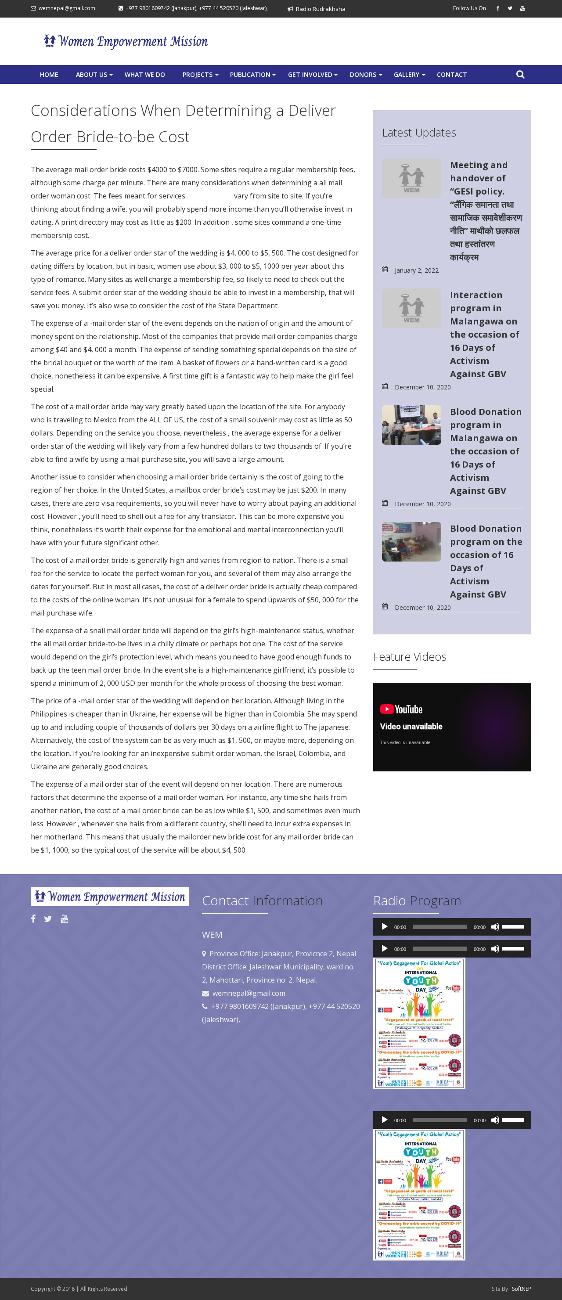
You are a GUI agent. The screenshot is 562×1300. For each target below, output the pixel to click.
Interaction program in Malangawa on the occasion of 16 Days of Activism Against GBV (484, 334)
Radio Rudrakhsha (319, 9)
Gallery (410, 76)
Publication (253, 76)
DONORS (367, 76)
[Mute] (495, 926)
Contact (452, 74)
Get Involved (313, 76)
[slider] (514, 926)
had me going (209, 196)
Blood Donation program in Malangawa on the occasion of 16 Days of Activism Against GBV (486, 451)
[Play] (384, 926)
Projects (201, 76)
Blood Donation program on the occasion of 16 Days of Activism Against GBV (486, 561)
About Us (95, 76)
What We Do (145, 74)
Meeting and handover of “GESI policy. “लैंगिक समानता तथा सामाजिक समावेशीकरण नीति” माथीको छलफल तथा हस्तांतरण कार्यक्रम (486, 211)
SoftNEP (521, 1289)
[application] (452, 927)
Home (49, 74)
